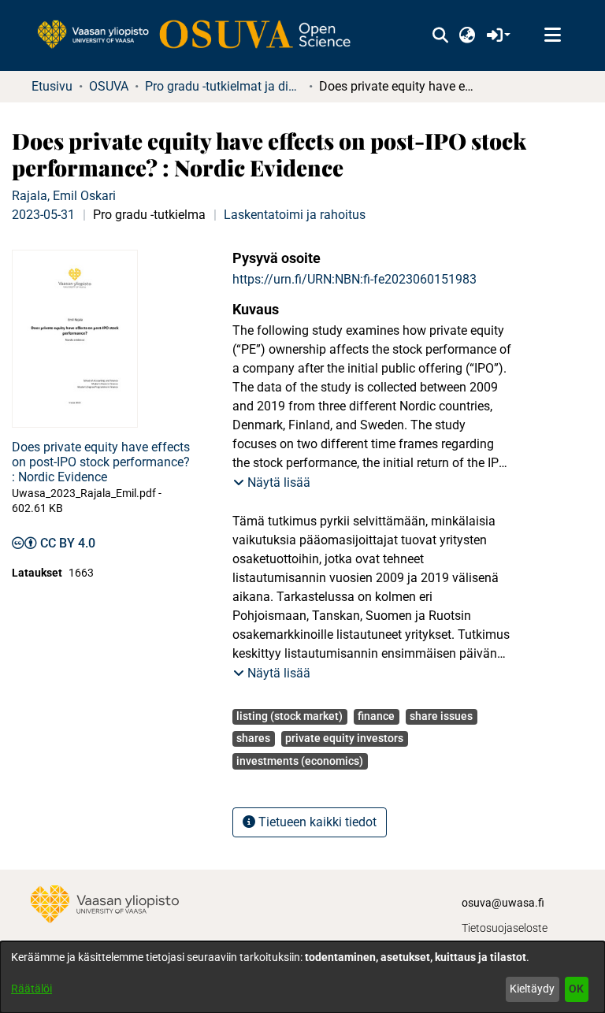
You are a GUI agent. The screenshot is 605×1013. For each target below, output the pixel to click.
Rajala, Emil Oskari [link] (64, 195)
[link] (202, 35)
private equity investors (344, 738)
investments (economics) (299, 761)
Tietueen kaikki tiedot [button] (316, 821)
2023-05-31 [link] (43, 214)
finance (376, 716)
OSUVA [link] (108, 86)
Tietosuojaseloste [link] (504, 928)
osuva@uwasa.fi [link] (503, 902)
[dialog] (302, 977)
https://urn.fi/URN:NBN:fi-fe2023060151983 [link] (354, 279)
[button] (440, 35)
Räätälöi (31, 988)
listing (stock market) (289, 716)
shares (253, 738)
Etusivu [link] (52, 86)
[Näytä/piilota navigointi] (552, 35)
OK (576, 988)
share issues (441, 716)
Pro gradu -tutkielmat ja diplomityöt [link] (223, 86)
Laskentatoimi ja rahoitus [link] (295, 214)
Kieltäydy (532, 988)
